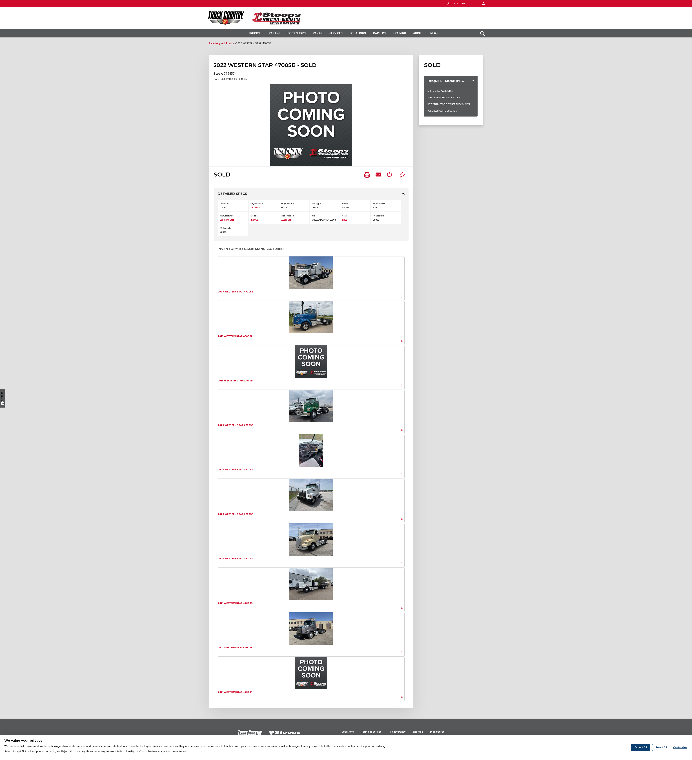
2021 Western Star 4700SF (235, 692)
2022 (344, 219)
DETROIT (255, 207)
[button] (483, 3)
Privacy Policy (397, 731)
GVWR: (345, 203)
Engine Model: (288, 203)
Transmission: (287, 216)
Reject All (661, 747)
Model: (253, 216)
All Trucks (228, 43)
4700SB (254, 219)
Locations (358, 33)
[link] (367, 175)
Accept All (641, 747)
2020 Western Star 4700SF (235, 469)
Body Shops (296, 33)
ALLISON (286, 219)
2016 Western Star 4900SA (235, 336)
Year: (344, 216)
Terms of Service (371, 731)
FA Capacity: (378, 216)
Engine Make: (256, 203)
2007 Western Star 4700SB (235, 291)
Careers (379, 33)
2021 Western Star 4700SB (235, 603)
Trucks (254, 33)
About (418, 33)
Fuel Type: (316, 203)
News (434, 33)
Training (399, 33)
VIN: (313, 216)
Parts (317, 33)
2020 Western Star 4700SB (235, 425)
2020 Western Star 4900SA (235, 558)
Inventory (214, 43)
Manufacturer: (226, 216)
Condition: (225, 203)
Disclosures (437, 731)
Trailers (273, 33)
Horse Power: (379, 203)
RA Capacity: (225, 228)
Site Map (418, 731)
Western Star (227, 219)
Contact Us (457, 3)
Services (336, 33)
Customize (680, 747)
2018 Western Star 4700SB (235, 380)
